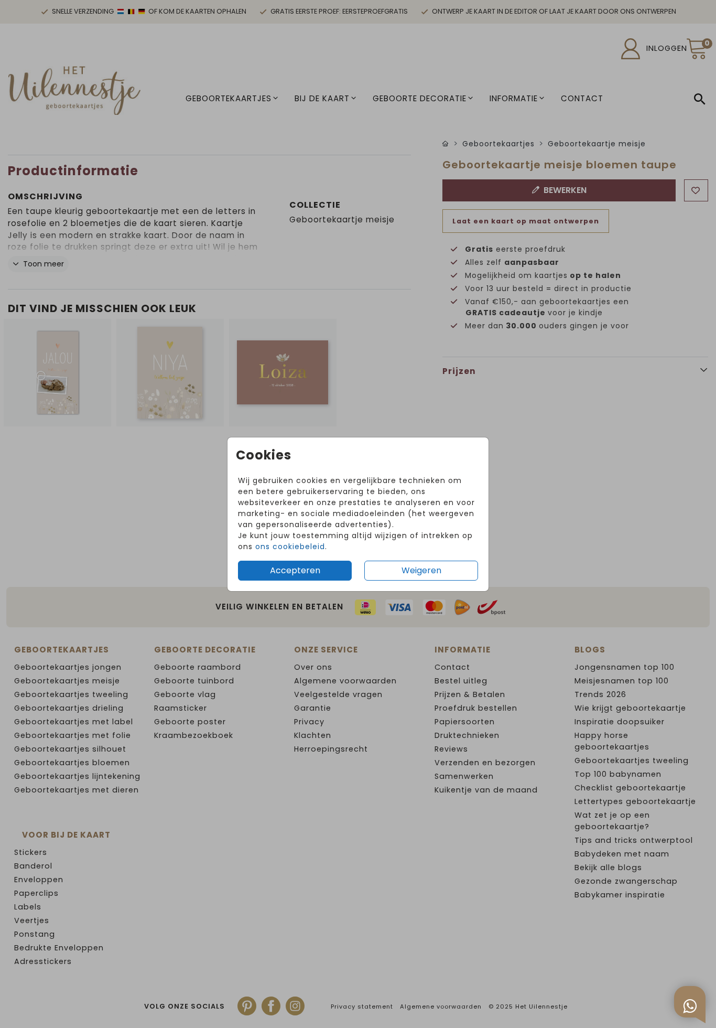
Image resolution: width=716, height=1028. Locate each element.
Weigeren (421, 570)
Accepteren (295, 570)
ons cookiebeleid (290, 546)
